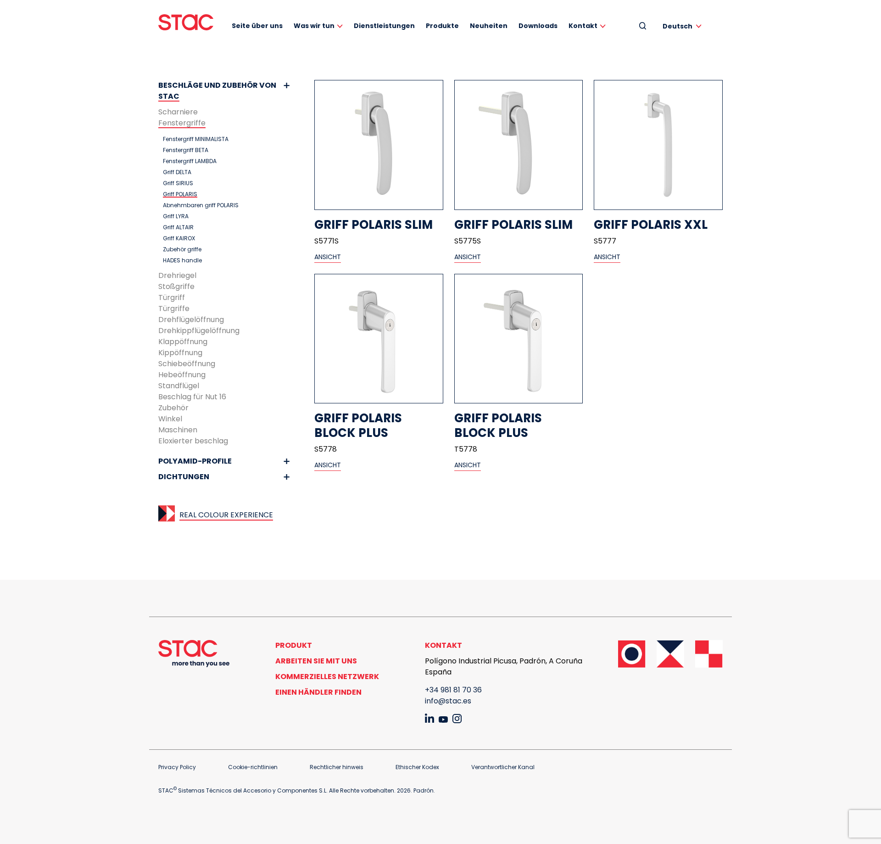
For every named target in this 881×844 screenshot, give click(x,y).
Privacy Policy (177, 767)
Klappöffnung (182, 341)
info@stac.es (448, 701)
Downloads (538, 25)
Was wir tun (314, 25)
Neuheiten (488, 25)
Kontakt (583, 25)
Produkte (442, 25)
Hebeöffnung (182, 374)
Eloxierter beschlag (193, 441)
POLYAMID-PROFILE (195, 461)
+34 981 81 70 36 (453, 690)
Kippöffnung (180, 352)
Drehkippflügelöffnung (199, 330)
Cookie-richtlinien (253, 767)
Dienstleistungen (384, 25)
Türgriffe (174, 308)
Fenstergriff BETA (185, 150)
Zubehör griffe (182, 249)
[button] (683, 26)
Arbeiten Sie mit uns (316, 661)
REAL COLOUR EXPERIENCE (226, 515)
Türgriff (171, 297)
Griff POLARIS (180, 194)
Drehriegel (177, 275)
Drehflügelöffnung (191, 319)
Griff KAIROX (179, 238)
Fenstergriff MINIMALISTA (196, 139)
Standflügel (178, 385)
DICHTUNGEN (183, 476)
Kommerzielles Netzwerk (327, 676)
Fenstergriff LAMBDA (190, 161)
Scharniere (178, 112)
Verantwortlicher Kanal (503, 767)
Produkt (293, 645)
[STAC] (185, 22)
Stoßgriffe (176, 286)
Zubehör (173, 407)
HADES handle (182, 260)
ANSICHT (327, 256)
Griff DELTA (177, 172)
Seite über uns (257, 25)
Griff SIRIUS (178, 183)
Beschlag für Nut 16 (192, 396)
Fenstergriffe (182, 123)
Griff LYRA (176, 216)
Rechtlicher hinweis (336, 767)
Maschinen (177, 430)
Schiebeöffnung (186, 363)
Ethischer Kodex (417, 767)
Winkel (170, 419)
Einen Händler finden (318, 692)
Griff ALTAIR (178, 227)
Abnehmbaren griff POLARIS (201, 205)
